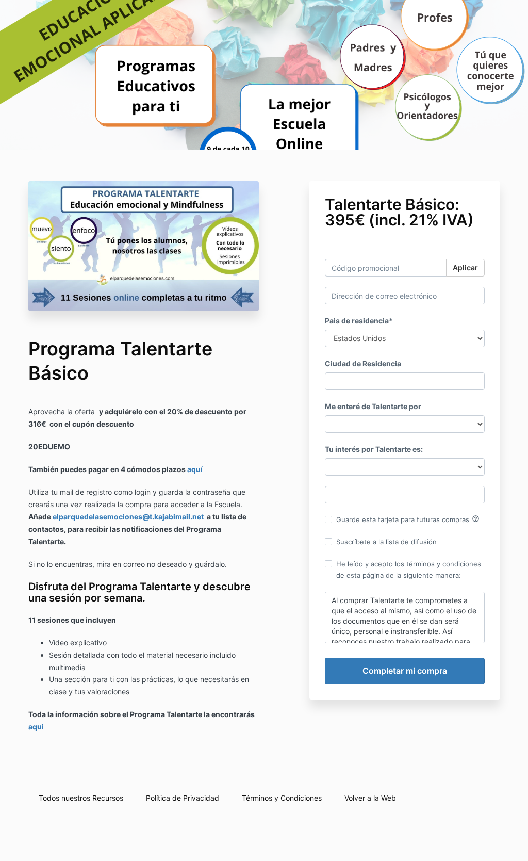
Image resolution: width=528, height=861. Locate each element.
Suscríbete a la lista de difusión (386, 542)
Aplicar (465, 267)
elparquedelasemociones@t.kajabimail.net (128, 516)
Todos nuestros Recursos (81, 797)
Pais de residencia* (359, 320)
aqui (36, 726)
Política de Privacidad (182, 797)
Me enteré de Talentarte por (373, 406)
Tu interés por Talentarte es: (374, 449)
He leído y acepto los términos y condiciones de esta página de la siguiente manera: (408, 569)
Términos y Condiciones (282, 797)
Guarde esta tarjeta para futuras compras (408, 519)
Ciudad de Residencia (363, 363)
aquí (195, 469)
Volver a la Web (370, 797)
